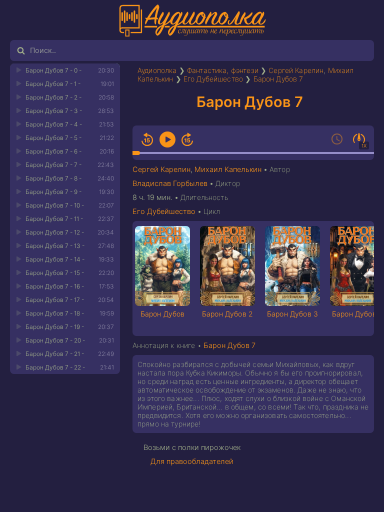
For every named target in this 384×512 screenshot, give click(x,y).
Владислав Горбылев (170, 183)
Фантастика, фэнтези (222, 70)
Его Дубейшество (213, 78)
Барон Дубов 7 (279, 78)
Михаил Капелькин (228, 169)
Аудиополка (157, 70)
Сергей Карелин (296, 70)
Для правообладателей (192, 461)
